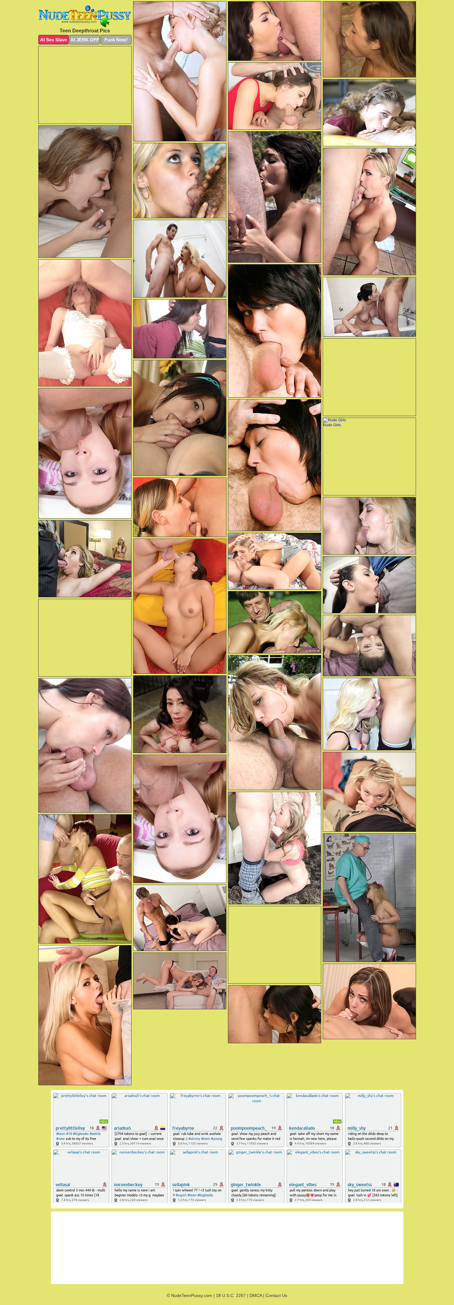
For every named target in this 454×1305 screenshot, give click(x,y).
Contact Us (276, 1295)
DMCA (256, 1295)
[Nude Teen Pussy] (85, 16)
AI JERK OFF (84, 39)
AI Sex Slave (53, 39)
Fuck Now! (116, 39)
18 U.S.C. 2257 (231, 1295)
